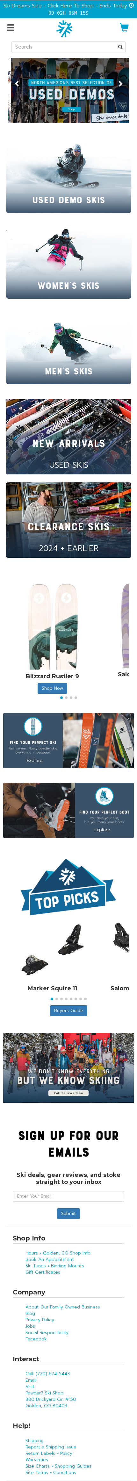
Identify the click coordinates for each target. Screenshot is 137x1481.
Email (30, 1380)
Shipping (34, 1440)
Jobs (30, 1326)
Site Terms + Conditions (50, 1472)
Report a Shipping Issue (50, 1447)
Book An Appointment (49, 1259)
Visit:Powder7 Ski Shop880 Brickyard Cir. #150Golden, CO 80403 (50, 1396)
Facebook (36, 1339)
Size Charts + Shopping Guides (58, 1466)
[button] (17, 80)
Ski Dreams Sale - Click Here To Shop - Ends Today (65, 5)
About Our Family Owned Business (62, 1307)
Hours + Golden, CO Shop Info (57, 1253)
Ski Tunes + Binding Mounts (54, 1265)
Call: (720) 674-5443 (47, 1373)
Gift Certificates (42, 1272)
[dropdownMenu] (12, 28)
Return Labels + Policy (48, 1453)
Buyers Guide (68, 1010)
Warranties (36, 1459)
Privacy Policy (39, 1319)
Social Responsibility (46, 1332)
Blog (30, 1313)
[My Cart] (124, 30)
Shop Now (52, 688)
